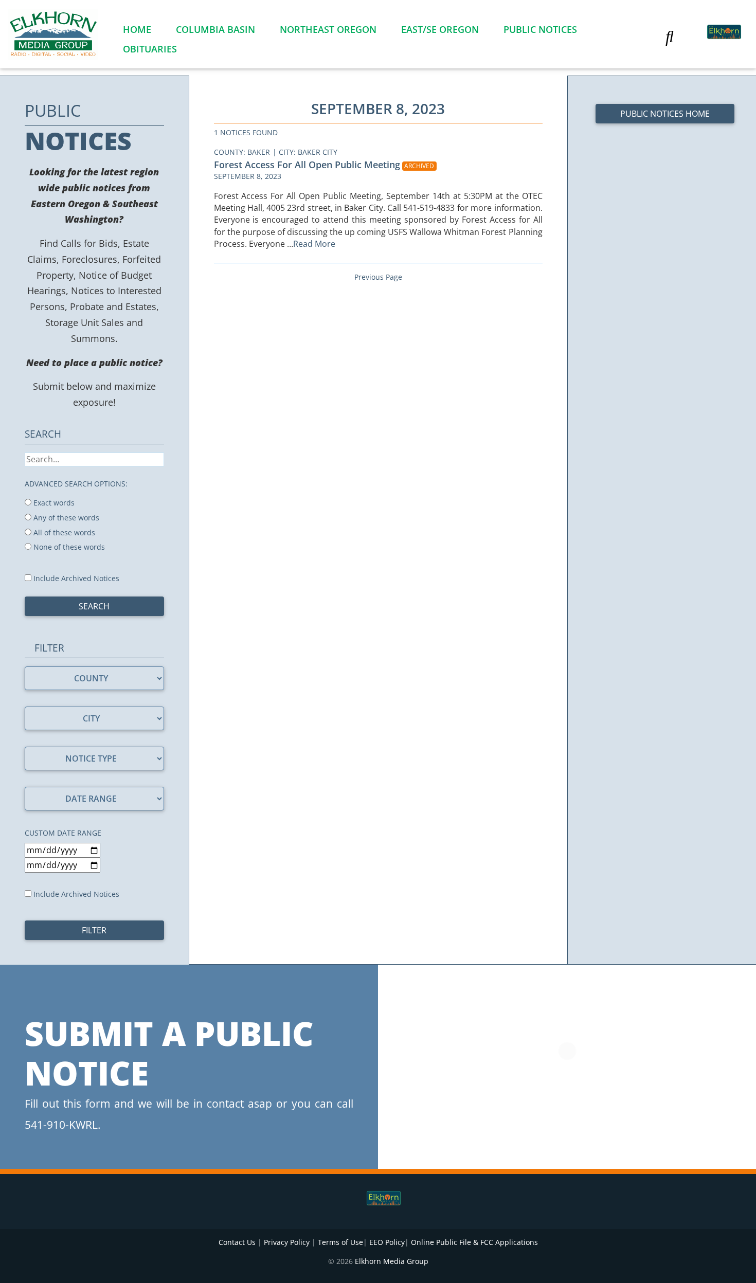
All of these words (63, 532)
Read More (315, 243)
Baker (258, 152)
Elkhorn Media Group (391, 1261)
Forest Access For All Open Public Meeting (307, 164)
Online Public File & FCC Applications (474, 1242)
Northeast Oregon (328, 29)
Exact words (53, 503)
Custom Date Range (63, 833)
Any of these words (65, 517)
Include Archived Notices (75, 578)
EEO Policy (387, 1242)
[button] (669, 36)
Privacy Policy (287, 1242)
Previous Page (378, 277)
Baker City (317, 152)
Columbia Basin (215, 29)
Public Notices (540, 29)
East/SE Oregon (440, 29)
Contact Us (237, 1242)
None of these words (68, 547)
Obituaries (150, 49)
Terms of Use (340, 1242)
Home (137, 29)
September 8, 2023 (247, 176)
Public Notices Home (665, 113)
